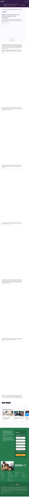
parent (18, 435)
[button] (25, 1)
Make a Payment (3, 475)
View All (24, 409)
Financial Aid (8, 402)
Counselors (16, 473)
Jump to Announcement (23, 5)
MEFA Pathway (2, 474)
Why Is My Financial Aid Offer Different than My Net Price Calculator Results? (6, 418)
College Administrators (17, 474)
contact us (10, 491)
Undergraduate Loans (10, 473)
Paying (3, 402)
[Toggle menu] (27, 1)
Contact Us (2, 479)
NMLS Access (23, 475)
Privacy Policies (23, 473)
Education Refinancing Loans (11, 475)
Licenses (23, 474)
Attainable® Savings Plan (10, 480)
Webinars (2, 473)
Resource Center (4, 9)
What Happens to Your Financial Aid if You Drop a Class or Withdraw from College (19, 418)
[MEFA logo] (2, 1)
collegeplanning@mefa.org (18, 397)
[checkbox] (21, 452)
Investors (16, 475)
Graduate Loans (9, 474)
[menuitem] (4, 473)
